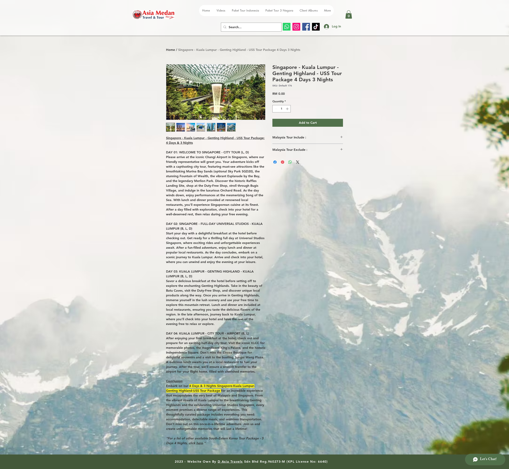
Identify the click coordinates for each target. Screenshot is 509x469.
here (199, 443)
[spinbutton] (281, 108)
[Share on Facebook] (275, 162)
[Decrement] (275, 108)
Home (170, 50)
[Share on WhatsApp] (290, 162)
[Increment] (287, 108)
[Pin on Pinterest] (282, 162)
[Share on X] (297, 162)
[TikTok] (316, 27)
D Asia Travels (230, 461)
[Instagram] (296, 27)
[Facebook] (306, 27)
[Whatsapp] (286, 27)
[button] (348, 14)
